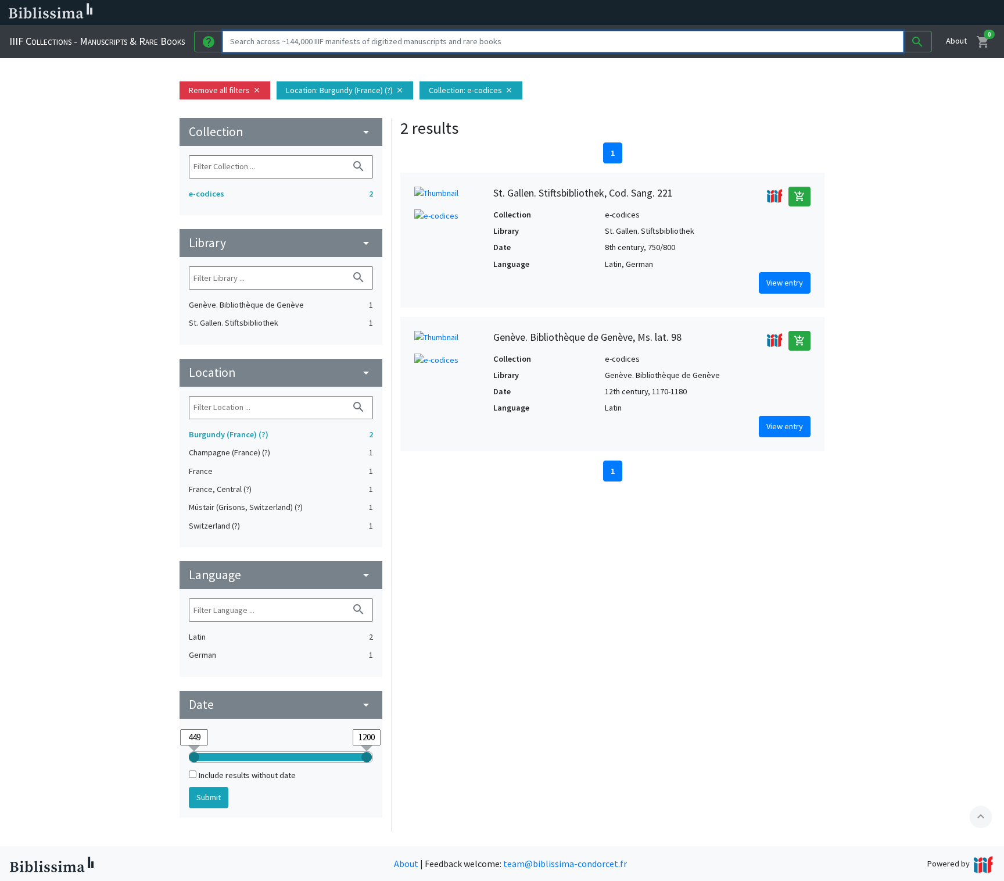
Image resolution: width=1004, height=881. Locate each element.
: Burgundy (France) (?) (345, 90)
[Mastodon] (595, 12)
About (956, 40)
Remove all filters (225, 90)
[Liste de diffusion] (539, 12)
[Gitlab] (650, 12)
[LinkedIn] (557, 12)
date (281, 704)
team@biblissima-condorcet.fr (565, 863)
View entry (784, 282)
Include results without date (247, 775)
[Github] (632, 12)
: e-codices (471, 90)
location (281, 372)
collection (281, 132)
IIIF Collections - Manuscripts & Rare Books (97, 41)
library (281, 243)
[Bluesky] (576, 12)
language (281, 575)
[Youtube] (613, 12)
